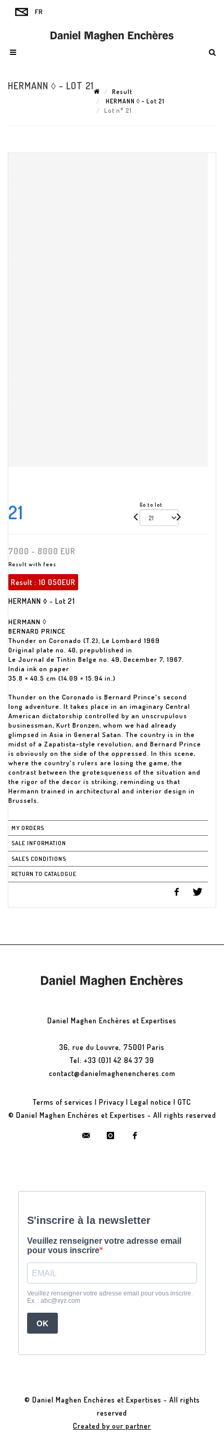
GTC (184, 1101)
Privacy (111, 1101)
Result (122, 92)
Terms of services (63, 1101)
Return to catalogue (44, 874)
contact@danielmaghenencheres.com (112, 1073)
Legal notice (150, 1101)
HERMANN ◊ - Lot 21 (134, 101)
